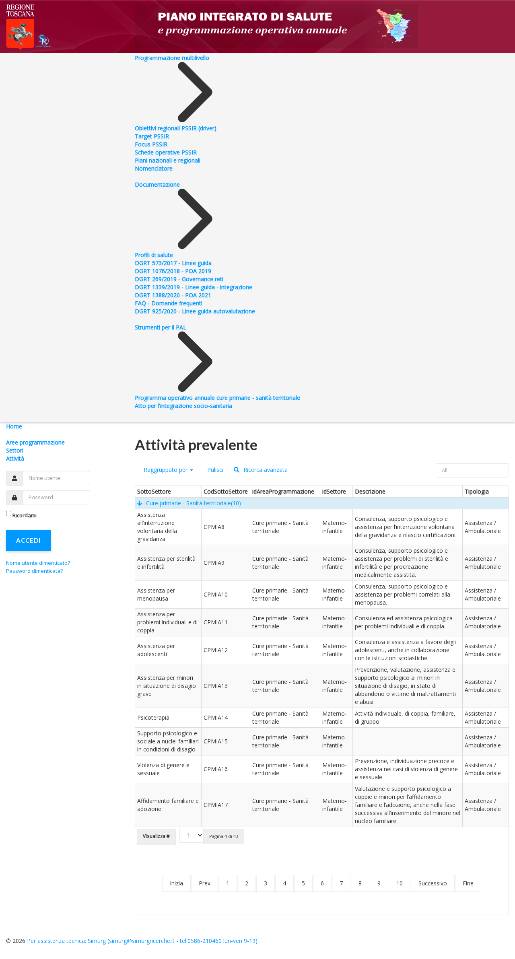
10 (399, 883)
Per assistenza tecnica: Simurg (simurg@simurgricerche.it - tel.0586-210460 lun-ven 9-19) (142, 941)
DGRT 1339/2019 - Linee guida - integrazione (193, 287)
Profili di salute (154, 255)
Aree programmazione (35, 442)
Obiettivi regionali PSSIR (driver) (175, 128)
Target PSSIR (152, 136)
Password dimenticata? (34, 570)
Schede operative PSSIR (166, 152)
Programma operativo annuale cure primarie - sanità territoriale (217, 397)
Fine (468, 883)
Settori (14, 450)
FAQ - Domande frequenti (168, 303)
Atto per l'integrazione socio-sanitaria (183, 406)
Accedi (28, 540)
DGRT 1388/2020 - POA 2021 (173, 295)
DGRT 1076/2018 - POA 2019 (173, 271)
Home (14, 426)
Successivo (432, 883)
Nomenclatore (154, 168)
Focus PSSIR (151, 144)
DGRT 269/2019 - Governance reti (179, 279)
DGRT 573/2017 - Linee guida (173, 263)
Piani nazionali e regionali (167, 160)
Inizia (176, 883)
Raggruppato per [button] (165, 469)
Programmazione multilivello (172, 58)
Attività (15, 458)
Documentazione (157, 184)
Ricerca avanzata (265, 469)
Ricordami (24, 515)
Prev (204, 883)
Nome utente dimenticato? (38, 562)
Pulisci (214, 469)
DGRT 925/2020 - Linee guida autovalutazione (195, 311)
